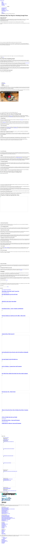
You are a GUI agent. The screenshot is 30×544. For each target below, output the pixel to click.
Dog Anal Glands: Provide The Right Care (10, 359)
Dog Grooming (3, 524)
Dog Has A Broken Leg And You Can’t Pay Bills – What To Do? (13, 315)
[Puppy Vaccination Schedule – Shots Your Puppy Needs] (6, 488)
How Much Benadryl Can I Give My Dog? (10, 294)
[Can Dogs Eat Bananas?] (6, 437)
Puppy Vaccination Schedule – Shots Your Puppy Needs (9, 490)
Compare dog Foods (4, 540)
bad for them (21, 119)
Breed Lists (4, 538)
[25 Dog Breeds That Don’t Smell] (5, 479)
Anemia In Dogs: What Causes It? (8, 333)
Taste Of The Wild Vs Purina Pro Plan (6, 518)
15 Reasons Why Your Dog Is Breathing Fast (8, 441)
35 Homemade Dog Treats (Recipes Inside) (8, 455)
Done (7, 286)
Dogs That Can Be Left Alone (5, 507)
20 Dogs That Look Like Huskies (7, 462)
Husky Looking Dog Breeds (5, 508)
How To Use (3, 531)
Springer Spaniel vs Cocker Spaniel (6, 513)
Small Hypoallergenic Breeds (5, 10)
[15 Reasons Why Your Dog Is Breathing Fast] (5, 440)
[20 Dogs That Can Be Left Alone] (9, 486)
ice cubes (5, 247)
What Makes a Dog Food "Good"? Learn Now (10, 291)
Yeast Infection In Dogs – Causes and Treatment (11, 420)
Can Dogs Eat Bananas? (6, 439)
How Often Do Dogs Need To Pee (6, 516)
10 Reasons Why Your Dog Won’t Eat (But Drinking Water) (10, 471)
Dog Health (3, 522)
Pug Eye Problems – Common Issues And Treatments (12, 366)
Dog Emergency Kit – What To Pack (8, 391)
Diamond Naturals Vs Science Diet (6, 519)
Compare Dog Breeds (4, 7)
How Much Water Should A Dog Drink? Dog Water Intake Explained (15, 373)
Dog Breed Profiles (4, 525)
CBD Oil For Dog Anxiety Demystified (9, 301)
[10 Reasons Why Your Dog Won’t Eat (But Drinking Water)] (9, 469)
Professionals (3, 542)
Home (2, 12)
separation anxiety (16, 127)
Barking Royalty (2, 0)
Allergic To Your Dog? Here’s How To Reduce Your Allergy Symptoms (15, 409)
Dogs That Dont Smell (4, 510)
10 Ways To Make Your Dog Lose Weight (9, 417)
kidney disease (20, 157)
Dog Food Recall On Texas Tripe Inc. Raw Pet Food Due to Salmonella (15, 352)
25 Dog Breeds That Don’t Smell (7, 480)
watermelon (8, 247)
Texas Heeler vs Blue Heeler (5, 512)
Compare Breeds (5, 537)
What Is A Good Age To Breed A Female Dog (7, 517)
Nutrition (3, 3)
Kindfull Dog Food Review (5, 520)
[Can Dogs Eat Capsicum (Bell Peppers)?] (9, 477)
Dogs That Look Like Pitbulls (5, 509)
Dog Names (3, 9)
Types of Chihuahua (4, 511)
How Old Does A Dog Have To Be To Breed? (8, 448)
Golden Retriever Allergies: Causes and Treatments (11, 423)
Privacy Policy (3, 533)
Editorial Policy (3, 530)
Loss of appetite (3, 83)
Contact (3, 532)
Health (2, 2)
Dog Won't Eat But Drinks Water (5, 515)
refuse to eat (4, 122)
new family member (9, 127)
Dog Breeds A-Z (4, 8)
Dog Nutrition (3, 523)
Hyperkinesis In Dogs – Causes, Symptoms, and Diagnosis (12, 308)
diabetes (17, 157)
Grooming (3, 4)
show (3, 57)
